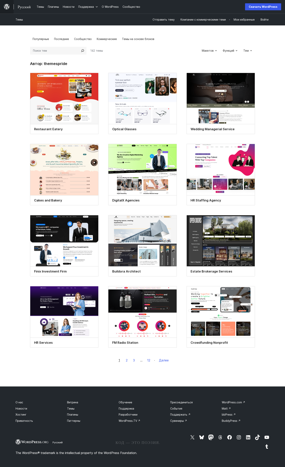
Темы (19, 19)
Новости (21, 408)
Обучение (125, 402)
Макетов (208, 50)
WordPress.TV (129, 420)
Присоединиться (181, 402)
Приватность (24, 420)
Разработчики (128, 414)
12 (148, 360)
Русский (58, 442)
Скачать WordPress (263, 6)
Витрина (72, 402)
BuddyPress (231, 420)
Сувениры (178, 420)
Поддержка (126, 408)
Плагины (72, 414)
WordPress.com (233, 402)
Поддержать (180, 414)
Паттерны (73, 420)
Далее (164, 360)
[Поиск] (82, 51)
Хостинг (21, 414)
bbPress (229, 414)
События (176, 408)
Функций (228, 50)
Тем (246, 50)
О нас (19, 402)
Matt (226, 408)
